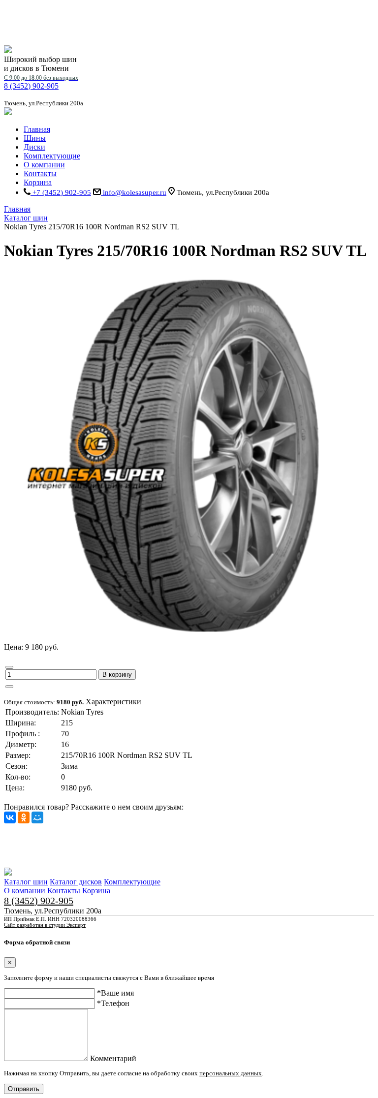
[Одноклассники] (24, 817)
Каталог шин (26, 882)
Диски (34, 147)
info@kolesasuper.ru (133, 192)
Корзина (38, 182)
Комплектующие (52, 156)
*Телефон (113, 1003)
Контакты (40, 173)
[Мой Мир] (37, 817)
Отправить (23, 1089)
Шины (35, 138)
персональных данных (230, 1073)
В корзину (117, 674)
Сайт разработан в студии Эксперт (45, 925)
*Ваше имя (115, 993)
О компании (44, 164)
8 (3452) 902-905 (41, 82)
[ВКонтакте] (10, 817)
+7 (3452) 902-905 (61, 192)
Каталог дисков (76, 882)
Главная (37, 129)
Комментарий (113, 1058)
